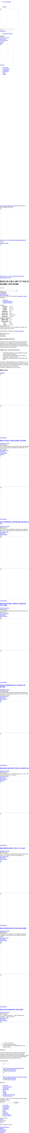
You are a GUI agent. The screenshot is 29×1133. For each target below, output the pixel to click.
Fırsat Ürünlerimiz (7, 1086)
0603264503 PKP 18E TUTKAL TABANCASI (14, 768)
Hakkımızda (6, 1089)
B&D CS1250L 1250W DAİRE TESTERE (13, 440)
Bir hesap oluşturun (4, 1127)
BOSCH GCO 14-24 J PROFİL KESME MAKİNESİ (13, 240)
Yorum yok (13, 1071)
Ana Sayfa (2, 205)
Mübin (7, 1099)
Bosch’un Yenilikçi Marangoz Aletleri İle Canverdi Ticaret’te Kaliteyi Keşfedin (15, 1077)
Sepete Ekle (3, 292)
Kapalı (1, 1119)
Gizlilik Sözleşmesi (7, 1096)
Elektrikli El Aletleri (7, 33)
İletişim (4, 1092)
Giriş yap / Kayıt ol (7, 1115)
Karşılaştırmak (6, 1114)
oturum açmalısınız (19, 331)
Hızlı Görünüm (3, 453)
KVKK (5, 1093)
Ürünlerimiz (6, 1088)
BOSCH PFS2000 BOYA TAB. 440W (11, 1009)
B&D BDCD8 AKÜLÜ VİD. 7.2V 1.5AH (12, 848)
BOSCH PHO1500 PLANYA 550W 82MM (13, 928)
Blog (4, 1090)
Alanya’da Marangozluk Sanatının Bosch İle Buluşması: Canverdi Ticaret (13, 1069)
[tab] (16, 300)
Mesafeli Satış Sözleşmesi (9, 1094)
